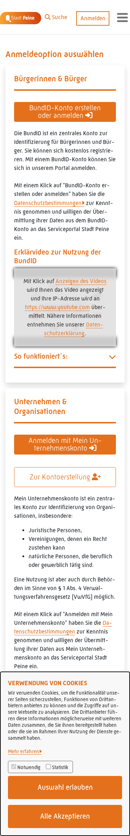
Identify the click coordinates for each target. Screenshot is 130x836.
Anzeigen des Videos (81, 281)
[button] (56, 15)
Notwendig (28, 767)
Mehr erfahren (23, 751)
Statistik (60, 767)
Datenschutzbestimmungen (48, 203)
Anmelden (93, 18)
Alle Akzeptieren (65, 816)
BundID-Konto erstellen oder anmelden (65, 112)
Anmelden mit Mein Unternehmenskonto (65, 444)
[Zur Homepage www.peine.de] (20, 17)
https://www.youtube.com (57, 307)
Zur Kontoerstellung (61, 477)
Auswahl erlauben (65, 787)
